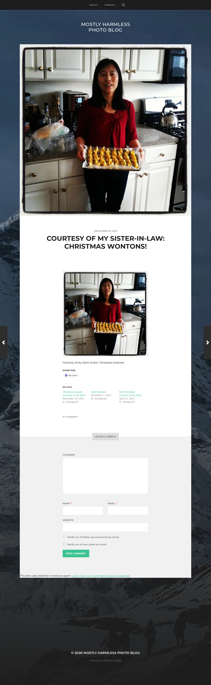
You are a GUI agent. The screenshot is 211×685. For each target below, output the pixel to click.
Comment (69, 454)
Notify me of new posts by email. (87, 544)
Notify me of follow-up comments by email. (93, 537)
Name (67, 503)
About (93, 4)
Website (68, 520)
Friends (110, 4)
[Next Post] (207, 342)
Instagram (72, 416)
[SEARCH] (123, 5)
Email (112, 503)
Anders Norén (111, 660)
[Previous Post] (3, 342)
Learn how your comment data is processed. (101, 575)
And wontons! (98, 392)
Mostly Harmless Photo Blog (105, 27)
